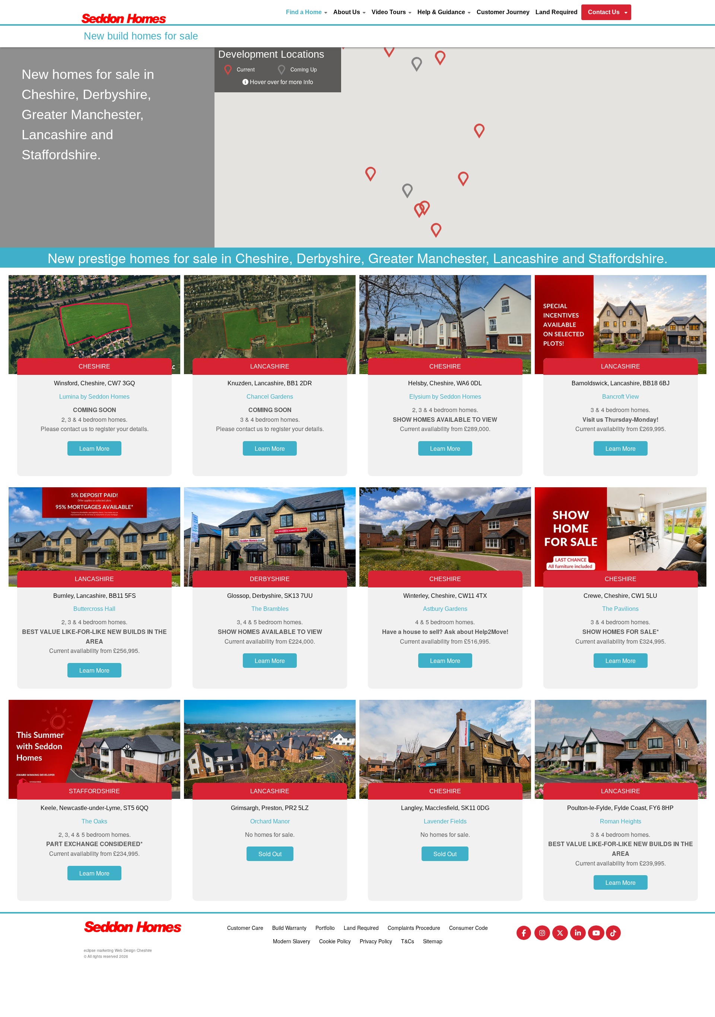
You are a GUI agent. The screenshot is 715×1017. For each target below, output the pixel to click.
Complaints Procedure (414, 927)
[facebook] (524, 934)
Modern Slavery (291, 941)
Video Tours (389, 12)
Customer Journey (503, 12)
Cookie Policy (335, 941)
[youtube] (596, 934)
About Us (346, 12)
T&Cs (407, 941)
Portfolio (325, 927)
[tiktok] (613, 934)
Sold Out (270, 853)
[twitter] (560, 934)
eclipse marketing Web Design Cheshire (118, 950)
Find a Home (304, 12)
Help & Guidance (441, 12)
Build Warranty (289, 927)
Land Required (557, 12)
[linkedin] (578, 934)
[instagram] (542, 934)
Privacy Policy (376, 941)
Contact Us (604, 12)
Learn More (94, 448)
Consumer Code (468, 927)
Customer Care (245, 927)
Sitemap (432, 941)
